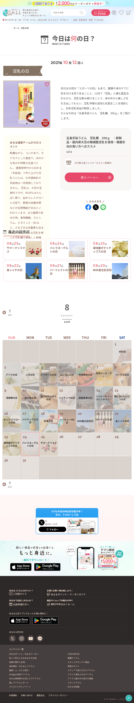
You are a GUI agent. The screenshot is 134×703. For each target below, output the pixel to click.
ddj (19, 20)
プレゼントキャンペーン (20, 686)
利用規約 (13, 695)
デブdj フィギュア (66, 20)
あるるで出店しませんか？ (21, 600)
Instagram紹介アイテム (19, 674)
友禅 (90, 20)
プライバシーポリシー (58, 695)
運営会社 (40, 695)
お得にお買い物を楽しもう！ (60, 590)
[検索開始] (82, 12)
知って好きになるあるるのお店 (22, 658)
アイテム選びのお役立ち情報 (80, 678)
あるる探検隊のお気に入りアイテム (24, 678)
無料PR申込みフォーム (63, 604)
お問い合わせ (27, 695)
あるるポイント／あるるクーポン (24, 653)
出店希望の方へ (21, 604)
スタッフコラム (74, 682)
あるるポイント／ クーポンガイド (68, 594)
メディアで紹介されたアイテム (81, 670)
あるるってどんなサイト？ (21, 590)
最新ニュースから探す (19, 670)
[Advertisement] (96, 225)
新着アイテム (73, 658)
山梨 (75, 20)
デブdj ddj (98, 20)
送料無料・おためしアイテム (21, 666)
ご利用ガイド (20, 593)
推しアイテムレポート (19, 682)
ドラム (33, 20)
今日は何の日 (73, 653)
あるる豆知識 (73, 686)
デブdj (26, 20)
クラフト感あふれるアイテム (80, 674)
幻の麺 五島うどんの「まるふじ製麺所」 (94, 162)
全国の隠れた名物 (17, 662)
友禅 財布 (83, 20)
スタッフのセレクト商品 (78, 662)
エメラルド (53, 20)
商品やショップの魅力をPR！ (60, 600)
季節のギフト (73, 666)
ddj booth (42, 20)
